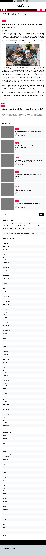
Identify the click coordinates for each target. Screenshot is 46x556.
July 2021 (5, 391)
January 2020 (6, 427)
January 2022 (6, 375)
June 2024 (5, 309)
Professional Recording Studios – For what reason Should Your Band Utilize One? (28, 160)
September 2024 (6, 301)
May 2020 (5, 417)
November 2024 (6, 296)
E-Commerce (6, 456)
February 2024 (6, 320)
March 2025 (5, 291)
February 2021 (6, 404)
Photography (6, 490)
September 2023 (6, 330)
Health (4, 477)
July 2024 (5, 307)
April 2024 (5, 314)
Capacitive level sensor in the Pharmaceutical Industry (27, 204)
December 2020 (6, 409)
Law (4, 482)
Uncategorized (6, 514)
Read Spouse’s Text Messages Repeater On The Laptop (28, 175)
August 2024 (6, 304)
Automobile (5, 440)
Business (5, 446)
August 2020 (6, 414)
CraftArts (23, 5)
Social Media (6, 501)
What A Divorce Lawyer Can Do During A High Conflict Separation (18, 223)
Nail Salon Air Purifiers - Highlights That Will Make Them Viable (22, 109)
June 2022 (5, 364)
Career (4, 448)
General (3, 21)
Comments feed (6, 532)
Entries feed (6, 530)
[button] (38, 10)
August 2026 (6, 246)
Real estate (5, 493)
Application (5, 438)
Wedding (5, 519)
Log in (4, 527)
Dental (4, 451)
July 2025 (5, 280)
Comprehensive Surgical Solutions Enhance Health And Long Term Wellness (20, 1)
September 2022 (6, 356)
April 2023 (5, 338)
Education (5, 459)
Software (5, 504)
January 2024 (6, 322)
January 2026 (6, 265)
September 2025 (6, 275)
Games (4, 472)
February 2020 (6, 425)
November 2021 (6, 380)
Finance (4, 467)
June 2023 (5, 333)
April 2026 (5, 257)
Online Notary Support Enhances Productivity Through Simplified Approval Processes (23, 225)
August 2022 (6, 359)
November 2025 (6, 270)
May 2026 (5, 254)
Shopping (5, 498)
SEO (4, 496)
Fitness (4, 469)
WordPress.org (6, 535)
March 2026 (5, 259)
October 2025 (6, 272)
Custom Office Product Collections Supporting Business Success (18, 228)
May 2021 (5, 396)
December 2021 (6, 378)
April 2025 (5, 288)
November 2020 (6, 412)
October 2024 (6, 299)
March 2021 (5, 401)
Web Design (5, 517)
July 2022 (5, 362)
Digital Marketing (7, 454)
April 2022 (5, 370)
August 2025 (6, 278)
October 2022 (6, 354)
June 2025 (5, 283)
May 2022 (5, 367)
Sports (4, 506)
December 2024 (6, 293)
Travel (4, 511)
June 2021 (5, 393)
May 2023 (5, 335)
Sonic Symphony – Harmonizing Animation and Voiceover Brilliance (27, 146)
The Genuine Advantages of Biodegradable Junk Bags (28, 132)
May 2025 (5, 286)
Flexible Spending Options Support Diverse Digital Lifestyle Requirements (20, 233)
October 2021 (6, 383)
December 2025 (6, 267)
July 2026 (5, 249)
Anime (4, 435)
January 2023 (6, 346)
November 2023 (6, 328)
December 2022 (6, 349)
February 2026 (6, 262)
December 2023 (6, 325)
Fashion (4, 464)
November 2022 (6, 351)
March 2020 (5, 422)
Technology (5, 509)
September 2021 (6, 385)
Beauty (2, 106)
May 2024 (5, 312)
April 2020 (5, 420)
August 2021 (6, 388)
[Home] (3, 10)
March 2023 (5, 341)
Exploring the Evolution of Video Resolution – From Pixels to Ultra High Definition (29, 189)
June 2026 (5, 251)
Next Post (3, 103)
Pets (4, 488)
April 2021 (5, 399)
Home (4, 480)
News (4, 485)
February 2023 (6, 343)
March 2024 (5, 317)
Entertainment (6, 461)
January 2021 (6, 406)
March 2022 (5, 372)
